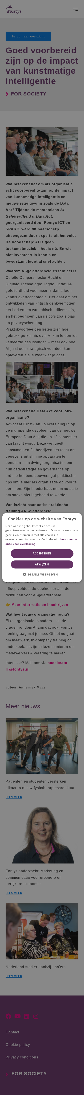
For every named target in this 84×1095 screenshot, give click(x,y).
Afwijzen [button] (42, 564)
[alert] (42, 547)
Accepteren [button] (42, 553)
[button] (42, 574)
